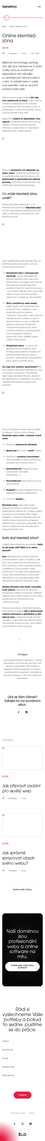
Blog (4, 26)
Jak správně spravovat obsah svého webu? (18, 858)
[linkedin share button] (30, 1123)
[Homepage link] (9, 6)
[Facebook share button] (18, 712)
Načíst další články (22, 889)
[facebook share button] (14, 1123)
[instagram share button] (22, 1123)
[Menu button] (39, 6)
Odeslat (22, 1095)
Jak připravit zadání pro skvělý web (21, 788)
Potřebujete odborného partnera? (22, 966)
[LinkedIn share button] (26, 712)
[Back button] (6, 17)
